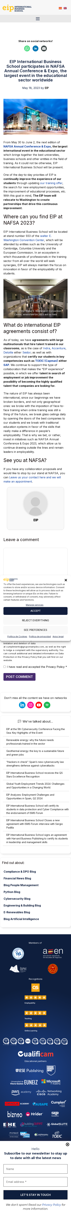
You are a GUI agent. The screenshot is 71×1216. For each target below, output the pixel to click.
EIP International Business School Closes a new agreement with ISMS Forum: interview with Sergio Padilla (34, 824)
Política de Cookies (17, 636)
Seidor (26, 352)
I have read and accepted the (37, 667)
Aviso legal (58, 636)
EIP (35, 520)
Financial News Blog (17, 878)
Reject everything (35, 620)
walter (44, 236)
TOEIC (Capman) (46, 360)
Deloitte (8, 352)
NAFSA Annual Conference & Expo (27, 146)
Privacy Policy (51, 1204)
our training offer (51, 183)
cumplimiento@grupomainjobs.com (25, 646)
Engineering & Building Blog (22, 905)
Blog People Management (21, 885)
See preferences (35, 630)
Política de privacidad (40, 636)
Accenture (58, 348)
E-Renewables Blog (17, 912)
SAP (6, 365)
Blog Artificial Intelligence (21, 919)
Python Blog (12, 892)
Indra (46, 348)
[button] (66, 580)
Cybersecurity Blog (17, 898)
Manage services (34, 605)
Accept (36, 610)
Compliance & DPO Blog (20, 871)
